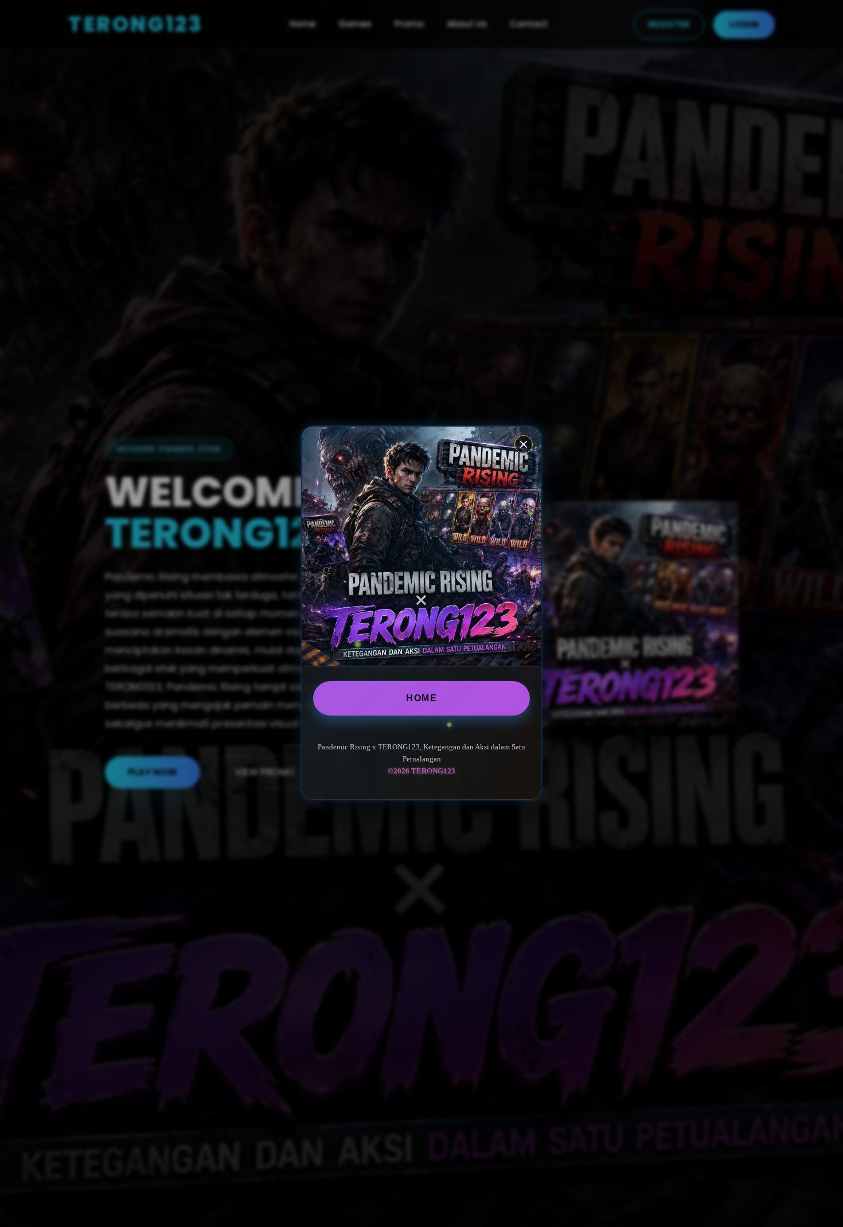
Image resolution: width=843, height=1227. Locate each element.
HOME (421, 698)
